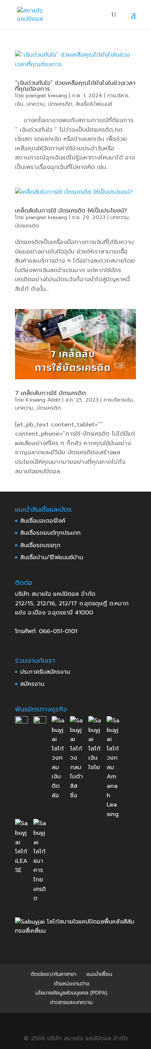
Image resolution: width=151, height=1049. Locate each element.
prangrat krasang (46, 95)
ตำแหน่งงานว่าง (71, 984)
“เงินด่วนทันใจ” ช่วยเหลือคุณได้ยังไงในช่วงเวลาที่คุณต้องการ (75, 86)
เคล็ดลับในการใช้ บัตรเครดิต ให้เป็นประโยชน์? (71, 210)
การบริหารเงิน (118, 400)
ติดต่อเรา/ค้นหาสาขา (53, 974)
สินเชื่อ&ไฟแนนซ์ (94, 104)
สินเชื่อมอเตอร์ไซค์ (42, 520)
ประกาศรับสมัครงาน (45, 672)
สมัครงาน (32, 684)
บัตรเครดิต (60, 104)
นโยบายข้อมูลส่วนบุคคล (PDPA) (71, 993)
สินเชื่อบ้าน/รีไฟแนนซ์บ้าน (51, 557)
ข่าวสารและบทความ (71, 1002)
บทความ (35, 104)
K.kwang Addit (43, 400)
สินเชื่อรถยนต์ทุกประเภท (50, 533)
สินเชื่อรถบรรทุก (40, 545)
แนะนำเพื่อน (99, 974)
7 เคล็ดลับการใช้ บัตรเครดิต (50, 393)
